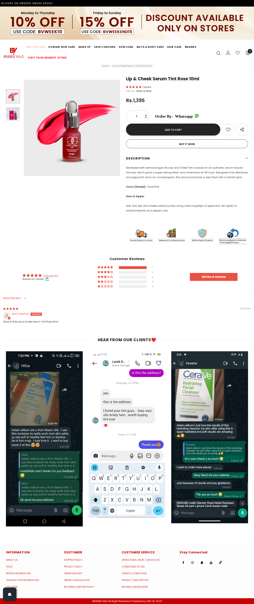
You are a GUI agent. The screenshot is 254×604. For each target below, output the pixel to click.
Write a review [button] (214, 277)
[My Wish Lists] (238, 53)
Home (105, 65)
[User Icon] (228, 52)
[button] (134, 87)
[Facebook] (183, 562)
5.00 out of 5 (50, 275)
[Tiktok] (220, 562)
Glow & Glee (143, 91)
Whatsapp (174, 116)
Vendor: (131, 91)
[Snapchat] (201, 562)
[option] (72, 128)
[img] (10, 308)
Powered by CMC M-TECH (147, 601)
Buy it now (187, 144)
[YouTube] (211, 562)
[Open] (9, 594)
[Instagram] (192, 562)
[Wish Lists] (228, 129)
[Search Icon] (218, 53)
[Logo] (14, 53)
